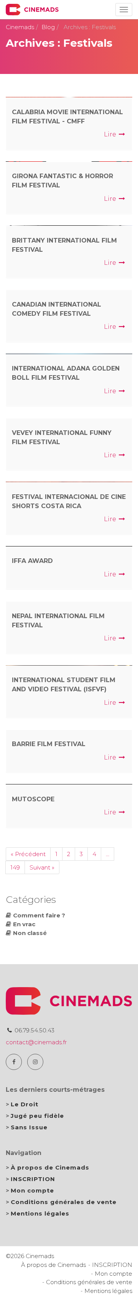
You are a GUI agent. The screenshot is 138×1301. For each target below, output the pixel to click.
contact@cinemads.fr (36, 1042)
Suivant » (42, 867)
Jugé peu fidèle (37, 1115)
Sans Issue (29, 1127)
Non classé (30, 933)
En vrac (24, 924)
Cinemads (20, 27)
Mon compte (32, 1190)
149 (15, 867)
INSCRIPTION (33, 1179)
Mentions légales (40, 1213)
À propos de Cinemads (50, 1167)
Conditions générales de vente (64, 1202)
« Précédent (28, 854)
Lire (111, 134)
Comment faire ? (39, 915)
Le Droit (24, 1104)
